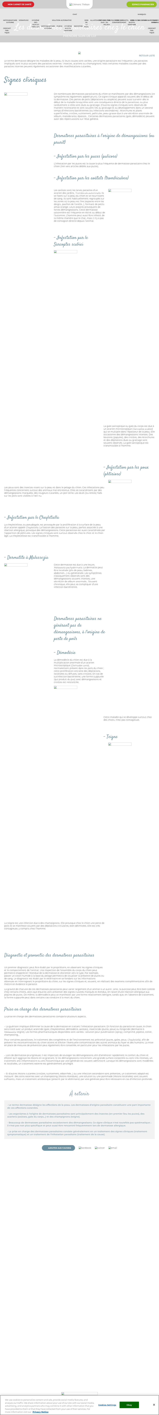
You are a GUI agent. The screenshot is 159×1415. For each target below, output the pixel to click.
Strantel (124, 20)
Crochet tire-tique (7, 30)
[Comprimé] (30, 19)
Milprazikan (113, 20)
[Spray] (15, 27)
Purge (59, 26)
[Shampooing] (17, 27)
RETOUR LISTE (147, 55)
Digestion (78, 26)
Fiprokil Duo (102, 21)
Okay (129, 1405)
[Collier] (14, 27)
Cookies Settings (107, 1405)
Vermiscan (135, 20)
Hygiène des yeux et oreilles (35, 23)
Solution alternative (62, 20)
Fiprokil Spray (154, 21)
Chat (75, 14)
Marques (142, 14)
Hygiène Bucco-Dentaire (68, 28)
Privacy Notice (40, 1411)
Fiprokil (145, 20)
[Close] (154, 1404)
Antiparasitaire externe (10, 21)
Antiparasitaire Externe (48, 27)
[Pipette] (12, 27)
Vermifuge (24, 20)
